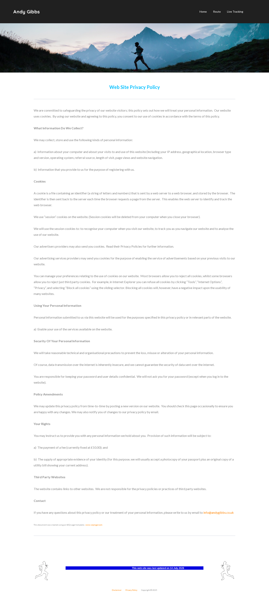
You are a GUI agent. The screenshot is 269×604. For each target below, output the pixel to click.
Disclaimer (117, 590)
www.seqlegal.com (93, 525)
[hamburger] (44, 11)
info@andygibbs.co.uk (218, 512)
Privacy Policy (131, 590)
